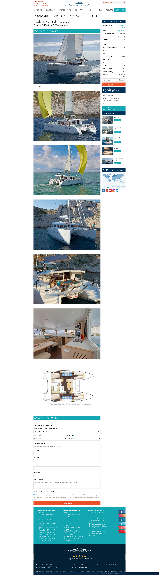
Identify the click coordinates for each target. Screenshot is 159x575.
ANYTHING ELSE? (38, 479)
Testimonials (100, 571)
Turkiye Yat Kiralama (96, 533)
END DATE (70, 435)
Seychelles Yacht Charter (47, 538)
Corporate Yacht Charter (73, 520)
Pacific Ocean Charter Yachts (48, 527)
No (54, 492)
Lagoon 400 (121, 31)
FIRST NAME (37, 450)
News (100, 10)
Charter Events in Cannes (73, 531)
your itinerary (111, 108)
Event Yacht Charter (71, 522)
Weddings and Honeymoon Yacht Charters (74, 533)
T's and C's (58, 571)
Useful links (90, 571)
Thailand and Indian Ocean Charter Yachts (48, 530)
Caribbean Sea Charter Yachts (47, 520)
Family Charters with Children (74, 536)
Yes (48, 492)
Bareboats (37, 10)
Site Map (72, 571)
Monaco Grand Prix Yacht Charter (73, 528)
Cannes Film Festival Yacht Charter (73, 524)
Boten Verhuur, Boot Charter (99, 526)
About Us (109, 10)
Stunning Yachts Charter (98, 518)
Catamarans (50, 10)
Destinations (80, 10)
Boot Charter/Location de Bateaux (98, 528)
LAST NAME (37, 457)
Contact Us (37, 2)
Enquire (120, 10)
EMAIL (35, 465)
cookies (110, 573)
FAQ (65, 571)
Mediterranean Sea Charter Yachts (48, 524)
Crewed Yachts (65, 10)
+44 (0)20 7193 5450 (42, 5)
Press (107, 571)
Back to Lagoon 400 (47, 31)
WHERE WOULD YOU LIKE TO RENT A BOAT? (46, 428)
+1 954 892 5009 (41, 4)
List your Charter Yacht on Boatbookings (73, 539)
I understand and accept (119, 573)
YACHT (35, 425)
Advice (91, 10)
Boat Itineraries (95, 522)
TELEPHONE (37, 472)
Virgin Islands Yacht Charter (48, 534)
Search (124, 2)
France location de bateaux (99, 524)
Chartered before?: (39, 492)
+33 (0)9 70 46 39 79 (51, 567)
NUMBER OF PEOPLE (39, 443)
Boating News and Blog (97, 520)
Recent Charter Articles (47, 533)
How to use (81, 571)
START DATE (37, 435)
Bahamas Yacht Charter (47, 536)
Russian (93, 535)
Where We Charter (45, 540)
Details (118, 120)
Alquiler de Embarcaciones (98, 531)
